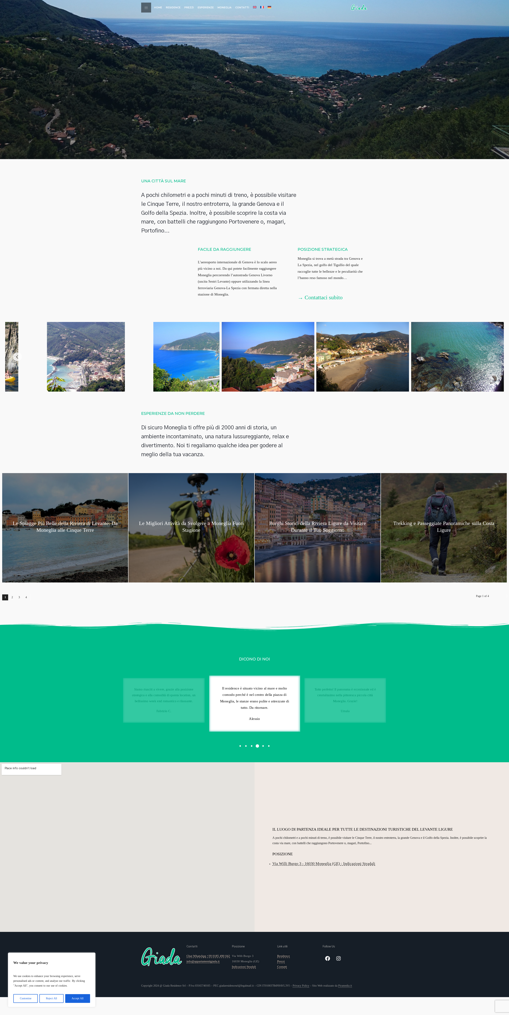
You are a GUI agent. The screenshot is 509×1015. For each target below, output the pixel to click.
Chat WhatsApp (196, 956)
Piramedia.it (345, 985)
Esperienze (206, 7)
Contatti (242, 7)
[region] (51, 980)
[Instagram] (338, 958)
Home (158, 7)
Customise (25, 998)
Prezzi (189, 7)
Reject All (51, 998)
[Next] (491, 356)
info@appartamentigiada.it (203, 961)
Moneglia (224, 7)
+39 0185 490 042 (218, 956)
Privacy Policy (301, 985)
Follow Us (328, 946)
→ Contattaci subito (320, 297)
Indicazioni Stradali (244, 966)
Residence (173, 7)
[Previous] (17, 356)
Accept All (78, 998)
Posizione (238, 946)
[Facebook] (327, 958)
